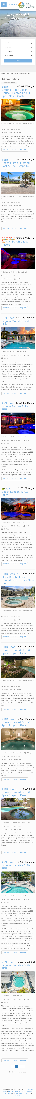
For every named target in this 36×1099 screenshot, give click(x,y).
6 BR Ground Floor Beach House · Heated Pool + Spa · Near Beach (15, 91)
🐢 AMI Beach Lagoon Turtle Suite (14, 492)
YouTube (18, 1095)
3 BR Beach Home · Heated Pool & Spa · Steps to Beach (15, 650)
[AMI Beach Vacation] (26, 5)
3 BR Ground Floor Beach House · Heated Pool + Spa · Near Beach (17, 578)
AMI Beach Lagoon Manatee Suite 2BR (16, 865)
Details (15, 150)
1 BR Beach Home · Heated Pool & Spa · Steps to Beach (15, 792)
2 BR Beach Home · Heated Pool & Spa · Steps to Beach (15, 722)
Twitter (27, 1093)
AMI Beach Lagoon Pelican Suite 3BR (14, 406)
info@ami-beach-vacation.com (20, 1091)
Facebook (8, 1093)
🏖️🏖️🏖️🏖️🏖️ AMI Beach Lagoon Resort (15, 242)
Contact (13, 4)
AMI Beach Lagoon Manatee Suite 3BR (16, 321)
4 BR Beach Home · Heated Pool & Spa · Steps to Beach (15, 164)
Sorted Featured (9, 83)
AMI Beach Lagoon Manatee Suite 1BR (16, 965)
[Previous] (13, 1066)
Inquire (23, 150)
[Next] (23, 1066)
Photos (6, 150)
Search (18, 61)
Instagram (18, 1093)
